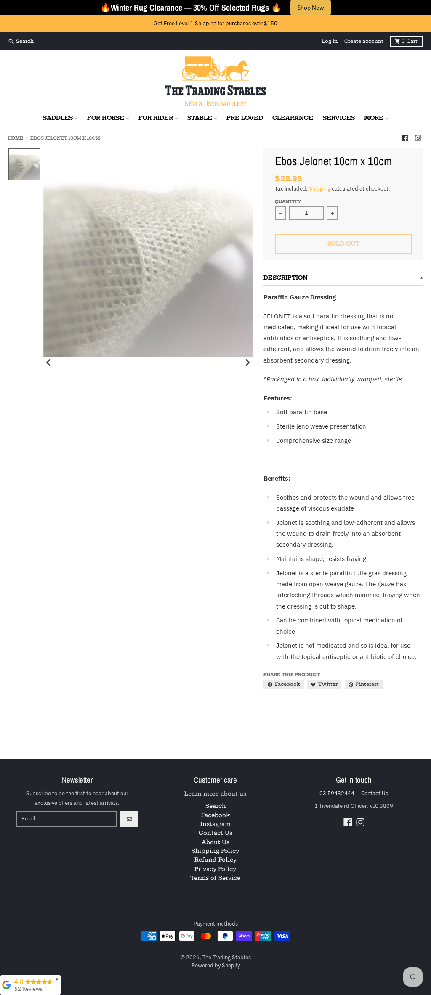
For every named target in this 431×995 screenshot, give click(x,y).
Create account (363, 41)
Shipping (319, 188)
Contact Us (374, 793)
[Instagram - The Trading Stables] (418, 138)
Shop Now (310, 7)
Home (15, 138)
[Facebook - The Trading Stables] (404, 138)
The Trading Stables (226, 957)
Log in (330, 41)
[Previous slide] (48, 362)
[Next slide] (247, 362)
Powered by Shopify (216, 965)
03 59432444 (336, 793)
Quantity (288, 201)
